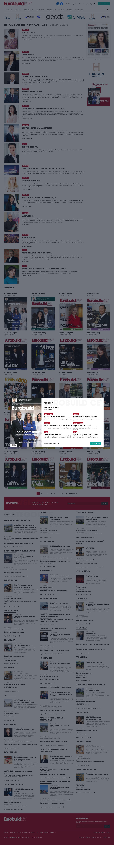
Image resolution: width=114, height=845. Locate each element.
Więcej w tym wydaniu (51, 443)
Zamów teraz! (95, 444)
